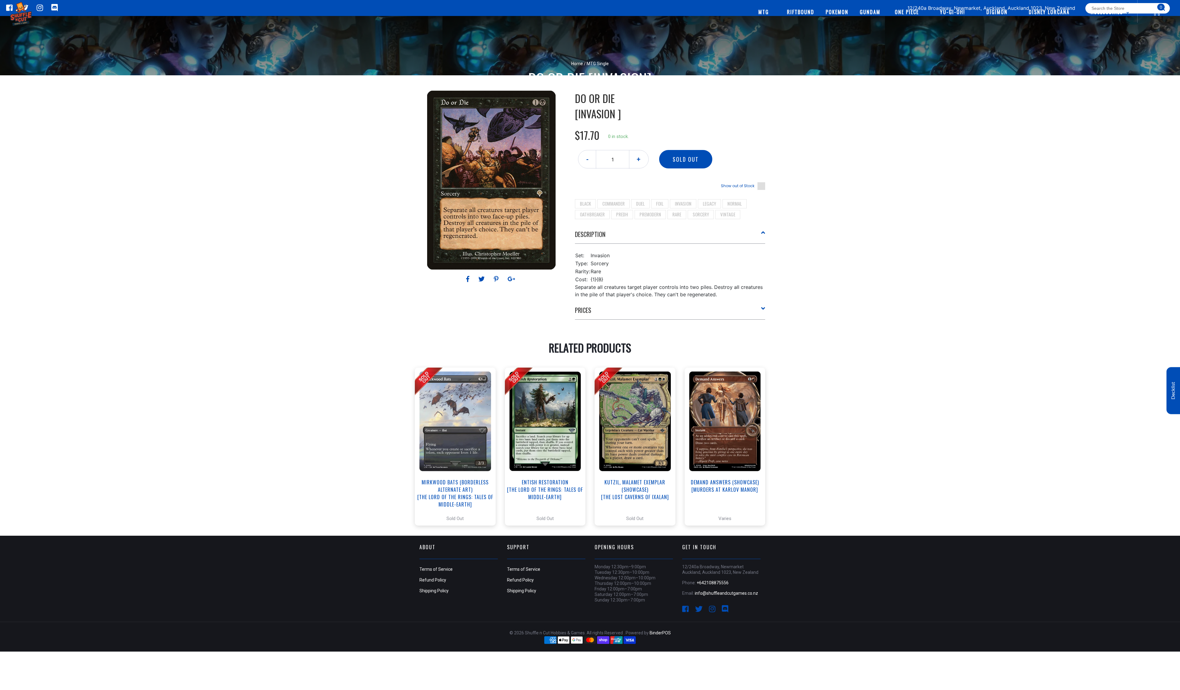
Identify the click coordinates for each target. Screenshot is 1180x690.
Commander (613, 203)
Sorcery (701, 214)
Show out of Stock (737, 185)
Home (577, 63)
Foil (659, 203)
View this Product (458, 447)
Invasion (683, 203)
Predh (622, 214)
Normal (734, 203)
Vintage (727, 214)
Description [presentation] (590, 234)
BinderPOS (660, 632)
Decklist (1173, 390)
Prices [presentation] (583, 310)
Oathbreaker (592, 214)
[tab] (670, 237)
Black (585, 203)
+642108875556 (713, 582)
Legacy (709, 203)
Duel (640, 203)
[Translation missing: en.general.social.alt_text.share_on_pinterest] (497, 279)
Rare (676, 214)
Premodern (650, 214)
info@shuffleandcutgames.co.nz (726, 593)
